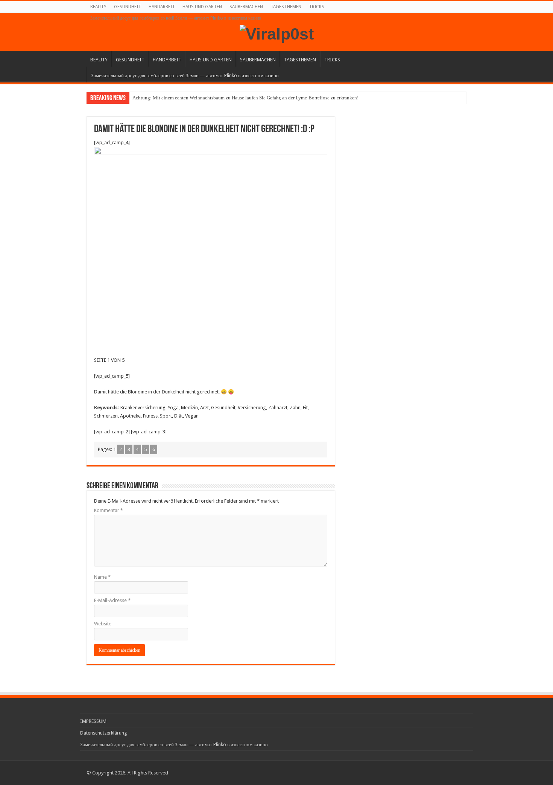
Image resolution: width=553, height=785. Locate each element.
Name (102, 577)
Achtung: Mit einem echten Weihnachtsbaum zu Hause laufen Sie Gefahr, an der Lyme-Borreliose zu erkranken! (245, 98)
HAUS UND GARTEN (202, 6)
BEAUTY (98, 6)
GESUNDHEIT (127, 6)
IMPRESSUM (93, 721)
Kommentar (108, 510)
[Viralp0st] (277, 33)
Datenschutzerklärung (103, 733)
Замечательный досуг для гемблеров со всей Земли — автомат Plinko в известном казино (175, 18)
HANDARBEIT (162, 6)
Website (102, 623)
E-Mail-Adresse (112, 600)
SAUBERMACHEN (246, 6)
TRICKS (316, 6)
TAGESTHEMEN (285, 6)
